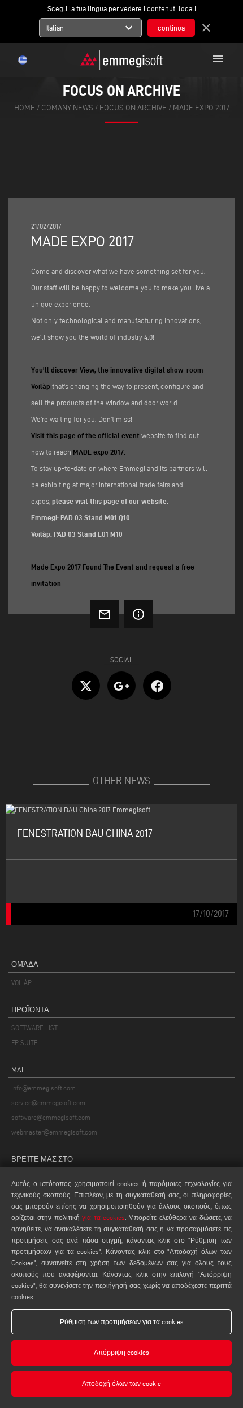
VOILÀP (21, 982)
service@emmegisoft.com (48, 1102)
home (24, 108)
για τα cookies (103, 1217)
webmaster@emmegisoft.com (54, 1132)
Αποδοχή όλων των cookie (121, 1383)
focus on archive (133, 108)
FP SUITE (24, 1042)
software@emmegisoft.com (50, 1117)
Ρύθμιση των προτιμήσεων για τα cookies (122, 1321)
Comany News (67, 108)
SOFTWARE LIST (34, 1028)
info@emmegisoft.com (43, 1088)
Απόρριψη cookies (121, 1352)
